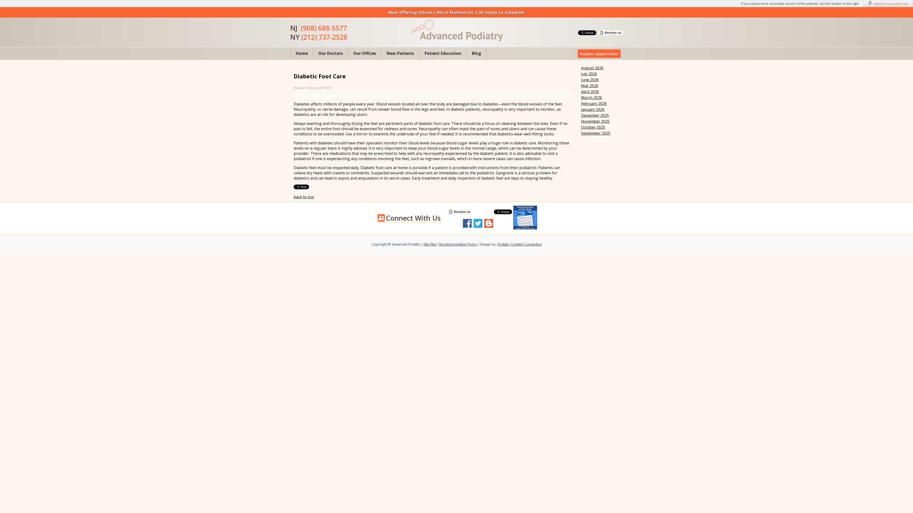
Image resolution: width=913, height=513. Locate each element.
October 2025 (593, 127)
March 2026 (591, 97)
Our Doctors (330, 53)
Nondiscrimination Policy (458, 244)
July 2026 (589, 73)
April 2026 (590, 91)
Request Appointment (599, 53)
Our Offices (364, 53)
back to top (304, 197)
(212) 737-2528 (324, 37)
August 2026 (592, 68)
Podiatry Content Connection (519, 244)
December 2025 (595, 115)
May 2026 (589, 85)
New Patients (400, 53)
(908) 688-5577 (324, 28)
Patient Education (442, 53)
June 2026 (590, 79)
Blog (476, 53)
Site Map (430, 244)
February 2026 (594, 103)
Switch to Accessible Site (890, 3)
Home (302, 53)
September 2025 (595, 133)
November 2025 (595, 121)
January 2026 (592, 109)
